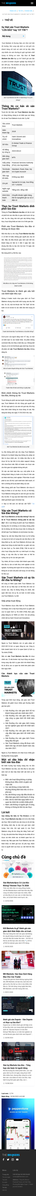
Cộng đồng (5, 1185)
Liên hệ (4, 1190)
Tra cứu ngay (6, 1177)
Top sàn (4, 1179)
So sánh (4, 1182)
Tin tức (4, 1187)
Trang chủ (5, 1174)
